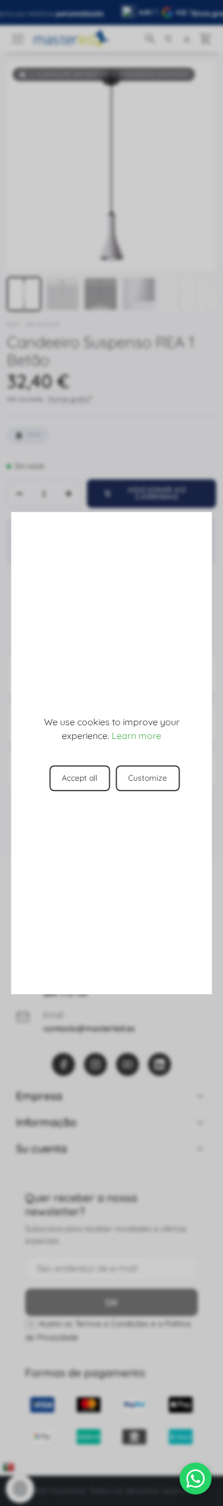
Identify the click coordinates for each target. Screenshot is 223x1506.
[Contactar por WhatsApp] (196, 1479)
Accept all (79, 778)
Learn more (136, 735)
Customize (147, 778)
